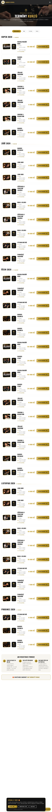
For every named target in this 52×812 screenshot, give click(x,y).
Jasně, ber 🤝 (12, 806)
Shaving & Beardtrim (20, 87)
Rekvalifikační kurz (22, 43)
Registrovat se (42, 46)
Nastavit (33, 806)
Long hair (20, 162)
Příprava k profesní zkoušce (21, 188)
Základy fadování (20, 73)
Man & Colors (21, 202)
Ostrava (30, 31)
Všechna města (17, 31)
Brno (24, 31)
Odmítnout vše (23, 806)
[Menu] (49, 2)
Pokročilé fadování (20, 255)
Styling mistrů (22, 242)
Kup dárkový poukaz (33, 677)
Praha (37, 31)
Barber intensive (20, 129)
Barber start (19, 58)
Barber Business (20, 315)
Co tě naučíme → (21, 51)
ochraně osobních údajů (18, 809)
